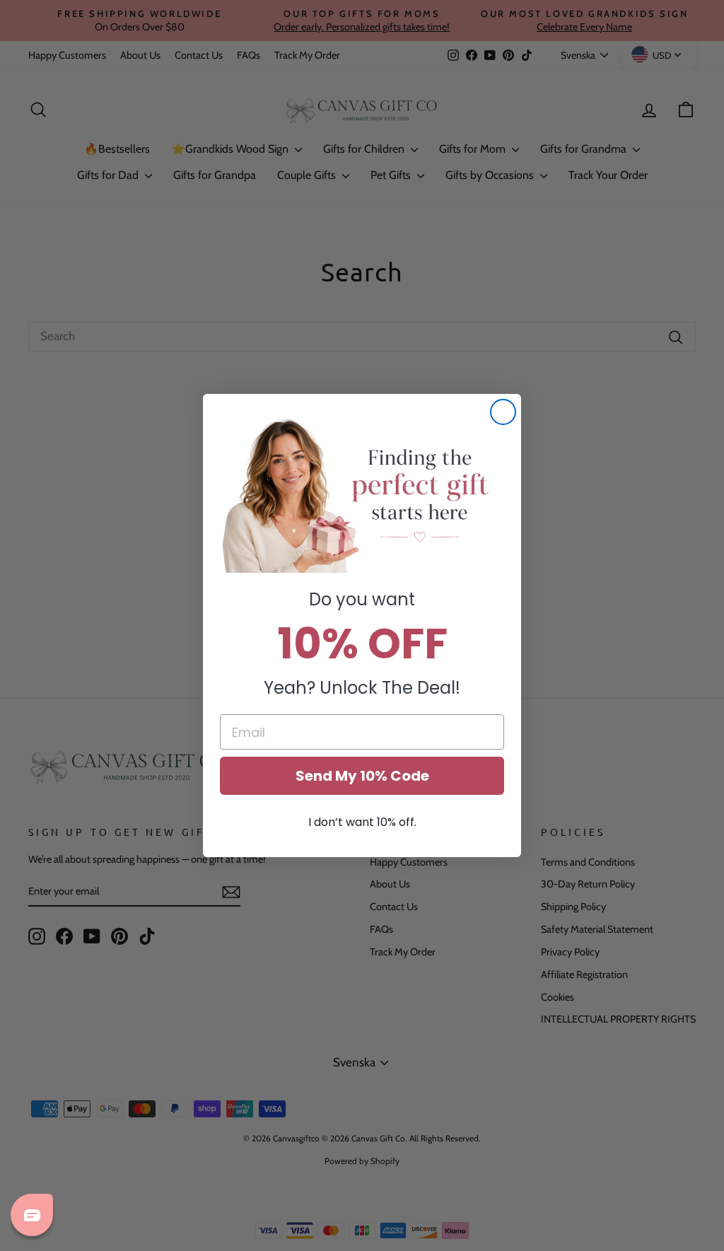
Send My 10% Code (362, 776)
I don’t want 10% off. (362, 822)
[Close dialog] (503, 412)
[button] (362, 494)
